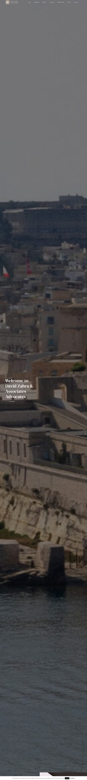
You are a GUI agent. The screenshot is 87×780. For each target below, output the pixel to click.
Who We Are (36, 2)
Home (29, 2)
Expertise (44, 2)
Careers (69, 2)
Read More (72, 778)
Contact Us (76, 2)
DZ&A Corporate (60, 2)
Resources (52, 2)
